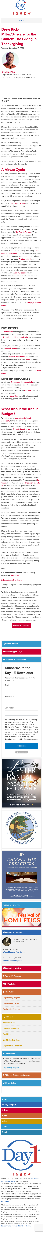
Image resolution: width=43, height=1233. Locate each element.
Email (7, 685)
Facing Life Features (13, 932)
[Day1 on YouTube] (21, 13)
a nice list (28, 390)
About (4, 1099)
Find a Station (10, 1083)
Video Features (9, 1023)
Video (4, 1121)
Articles (5, 1110)
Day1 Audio (9, 992)
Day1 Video (10, 1017)
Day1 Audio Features (11, 1009)
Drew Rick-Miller (8, 72)
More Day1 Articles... (22, 625)
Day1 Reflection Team (11, 1040)
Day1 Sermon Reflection (12, 1046)
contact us (5, 1201)
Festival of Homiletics (11, 905)
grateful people (20, 273)
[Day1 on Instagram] (17, 13)
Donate (5, 1132)
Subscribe (15, 576)
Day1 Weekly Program (11, 998)
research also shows (16, 357)
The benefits (8, 332)
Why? (28, 359)
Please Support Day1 (13, 652)
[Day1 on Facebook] (13, 13)
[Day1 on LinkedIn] (25, 13)
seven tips (14, 396)
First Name (9, 697)
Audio (4, 1116)
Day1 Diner (7, 1034)
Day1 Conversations (11, 1028)
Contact (5, 1127)
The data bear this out (21, 429)
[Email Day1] (29, 13)
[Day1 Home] (21, 5)
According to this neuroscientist (15, 337)
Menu (21, 20)
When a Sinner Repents (12, 961)
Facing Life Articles (13, 968)
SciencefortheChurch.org (11, 580)
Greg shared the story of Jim (22, 382)
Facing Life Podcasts (12, 976)
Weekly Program (9, 1105)
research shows (10, 348)
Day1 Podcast (10, 1053)
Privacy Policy (6, 1226)
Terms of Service (18, 1226)
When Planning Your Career (14, 952)
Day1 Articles (10, 984)
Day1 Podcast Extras (11, 1003)
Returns (28, 1226)
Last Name (9, 708)
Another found (25, 259)
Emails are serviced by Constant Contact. (21, 739)
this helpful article (18, 203)
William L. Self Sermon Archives (17, 1075)
